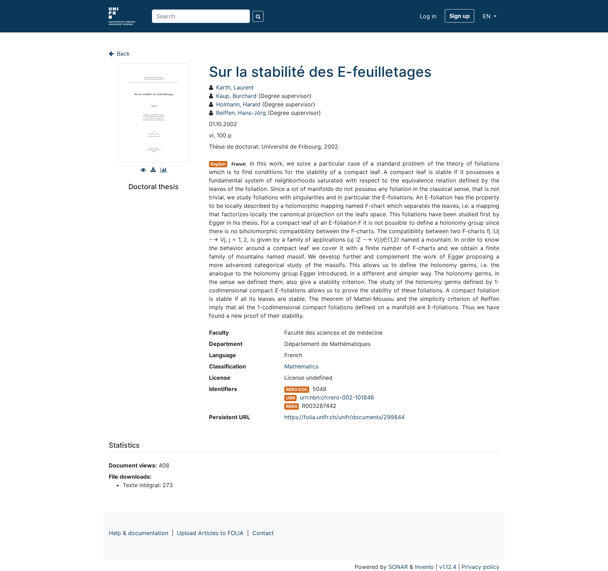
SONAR (398, 566)
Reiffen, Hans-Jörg (241, 112)
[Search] (258, 16)
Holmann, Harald (238, 104)
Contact (263, 532)
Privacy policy (480, 566)
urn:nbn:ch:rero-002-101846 (337, 397)
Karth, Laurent (235, 87)
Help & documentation (138, 532)
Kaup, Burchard (236, 95)
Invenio (424, 566)
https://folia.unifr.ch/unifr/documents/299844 (344, 417)
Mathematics (301, 366)
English (218, 164)
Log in (428, 16)
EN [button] (487, 16)
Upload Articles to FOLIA (210, 532)
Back (122, 53)
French (239, 164)
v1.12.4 (447, 566)
